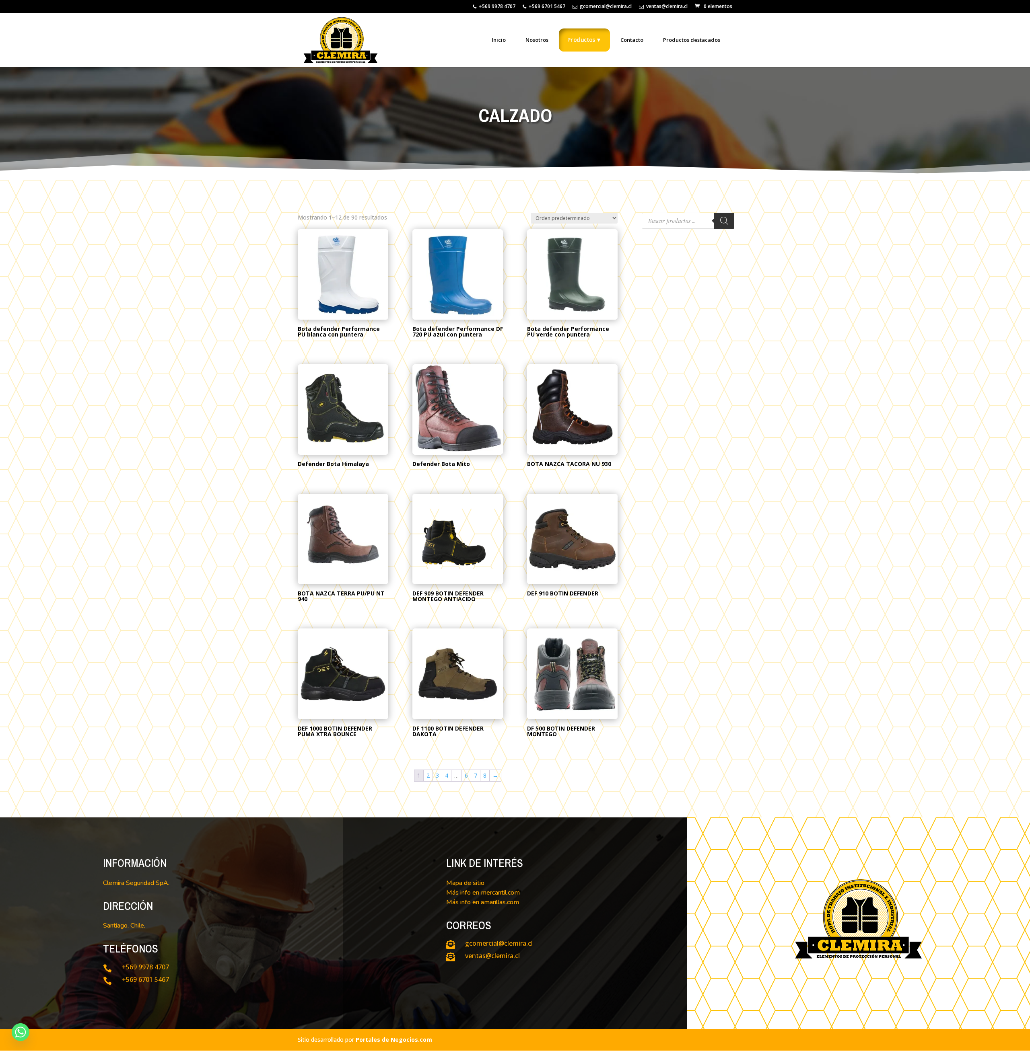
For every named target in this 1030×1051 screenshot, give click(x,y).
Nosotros (536, 39)
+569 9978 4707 (497, 7)
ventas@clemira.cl (667, 7)
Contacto (631, 39)
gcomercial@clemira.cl (606, 7)
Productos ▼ (584, 39)
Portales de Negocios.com (394, 1039)
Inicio (499, 39)
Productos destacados (691, 39)
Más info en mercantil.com (483, 892)
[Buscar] (724, 221)
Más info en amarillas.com (482, 902)
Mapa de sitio (465, 883)
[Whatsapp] (20, 1032)
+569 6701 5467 (547, 7)
